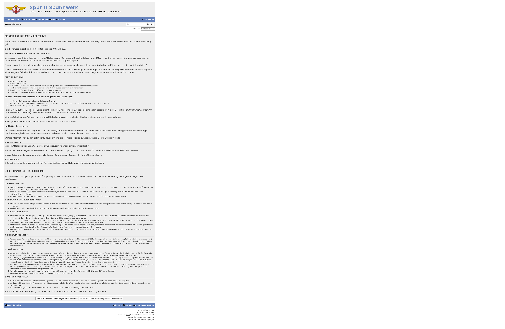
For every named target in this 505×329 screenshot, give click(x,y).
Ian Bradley (150, 312)
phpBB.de (150, 317)
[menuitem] (28, 19)
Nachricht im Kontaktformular (62, 121)
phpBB (128, 315)
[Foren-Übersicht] (16, 9)
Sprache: (136, 29)
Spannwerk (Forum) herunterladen (85, 155)
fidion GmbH (149, 310)
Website (116, 138)
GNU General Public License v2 (77, 239)
